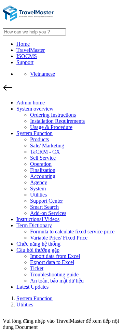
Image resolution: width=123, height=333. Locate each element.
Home (23, 44)
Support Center (46, 201)
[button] (61, 88)
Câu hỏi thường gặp (37, 250)
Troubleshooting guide (54, 274)
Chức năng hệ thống (38, 244)
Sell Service (43, 158)
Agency (38, 182)
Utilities (38, 195)
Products (39, 139)
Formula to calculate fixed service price (72, 231)
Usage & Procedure (51, 127)
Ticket (36, 268)
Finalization (42, 170)
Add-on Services (48, 213)
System (38, 188)
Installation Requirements (57, 121)
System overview (35, 109)
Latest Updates (32, 287)
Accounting (42, 176)
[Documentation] (28, 20)
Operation (41, 164)
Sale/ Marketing (47, 145)
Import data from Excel (55, 256)
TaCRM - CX (45, 152)
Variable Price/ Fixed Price (58, 238)
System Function (34, 133)
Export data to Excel (52, 262)
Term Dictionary (34, 225)
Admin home (30, 102)
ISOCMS (26, 56)
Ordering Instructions (53, 115)
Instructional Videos (37, 219)
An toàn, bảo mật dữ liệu (57, 281)
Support (24, 62)
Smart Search (44, 207)
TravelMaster (30, 50)
